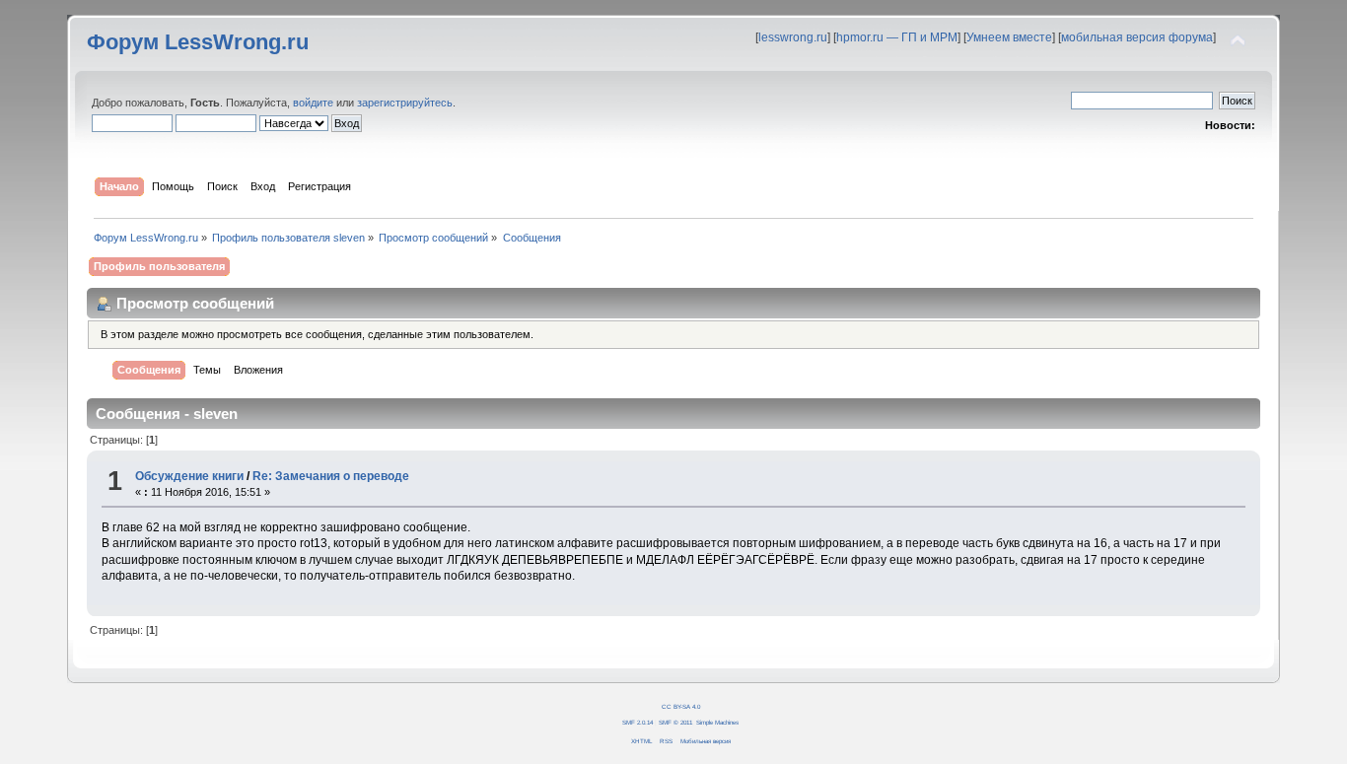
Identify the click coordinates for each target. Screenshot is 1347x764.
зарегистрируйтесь (405, 102)
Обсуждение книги (189, 476)
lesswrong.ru (792, 37)
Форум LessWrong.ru (198, 42)
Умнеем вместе (1009, 37)
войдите (313, 102)
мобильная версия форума (1137, 37)
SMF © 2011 (675, 722)
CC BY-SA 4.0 (681, 706)
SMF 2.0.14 (637, 722)
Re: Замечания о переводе (330, 476)
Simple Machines (717, 722)
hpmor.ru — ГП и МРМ (896, 37)
